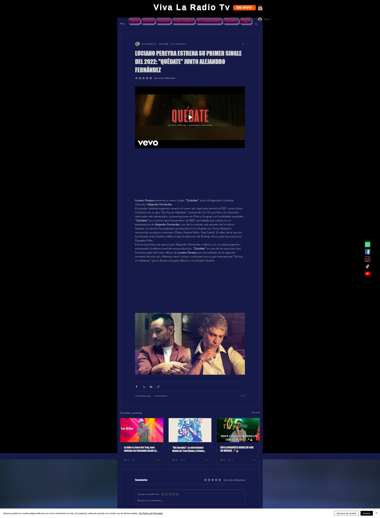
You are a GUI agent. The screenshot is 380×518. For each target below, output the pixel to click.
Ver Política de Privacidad (151, 513)
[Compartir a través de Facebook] (136, 386)
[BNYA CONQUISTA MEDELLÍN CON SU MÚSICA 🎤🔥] (238, 430)
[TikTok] (367, 266)
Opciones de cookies (346, 513)
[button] (260, 7)
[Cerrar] (376, 513)
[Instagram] (367, 259)
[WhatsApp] (367, 244)
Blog (122, 23)
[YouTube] (367, 273)
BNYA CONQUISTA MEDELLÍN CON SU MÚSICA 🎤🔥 (237, 449)
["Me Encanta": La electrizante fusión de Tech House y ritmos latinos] (190, 430)
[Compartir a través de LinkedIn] (151, 386)
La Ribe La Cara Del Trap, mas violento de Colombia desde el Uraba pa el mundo (140, 449)
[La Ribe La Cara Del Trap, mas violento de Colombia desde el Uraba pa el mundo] (141, 430)
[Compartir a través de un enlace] (158, 386)
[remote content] (190, 177)
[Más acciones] (243, 44)
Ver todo (256, 412)
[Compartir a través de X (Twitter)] (143, 386)
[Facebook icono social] (367, 251)
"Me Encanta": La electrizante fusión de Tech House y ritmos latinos (188, 449)
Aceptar (366, 513)
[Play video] (190, 117)
